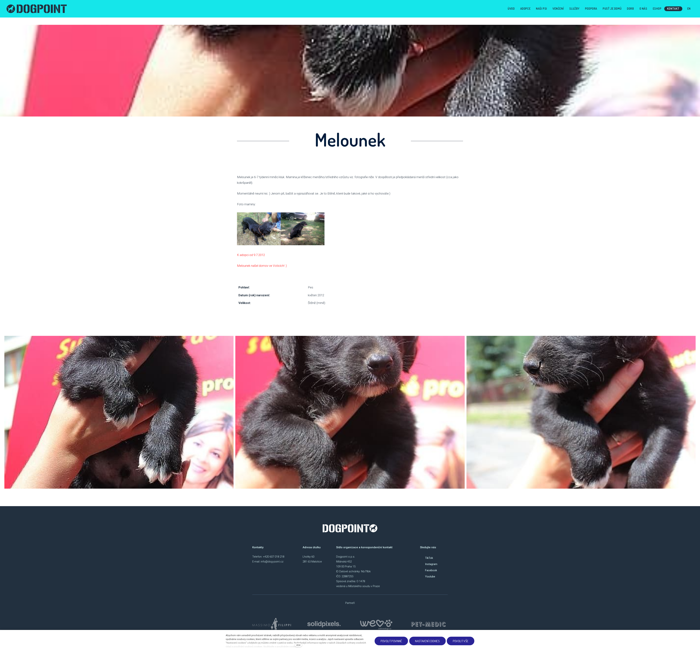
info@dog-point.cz (272, 561)
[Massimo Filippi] (271, 624)
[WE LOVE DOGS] (376, 624)
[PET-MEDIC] (428, 624)
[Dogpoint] (37, 8)
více (298, 645)
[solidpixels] (324, 624)
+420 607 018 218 (273, 556)
